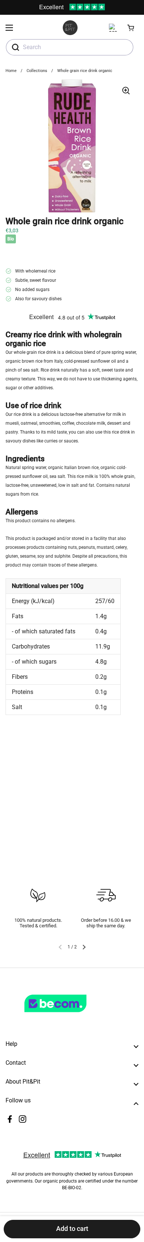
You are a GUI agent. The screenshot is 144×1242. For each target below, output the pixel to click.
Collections (37, 70)
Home (11, 70)
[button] (131, 27)
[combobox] (69, 47)
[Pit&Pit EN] (70, 27)
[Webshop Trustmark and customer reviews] (70, 1015)
